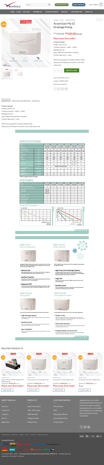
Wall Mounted (33, 414)
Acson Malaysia (62, 84)
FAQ (55, 410)
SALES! (19, 12)
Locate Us (5, 414)
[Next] (47, 43)
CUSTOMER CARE (76, 12)
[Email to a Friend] (59, 88)
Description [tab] (6, 101)
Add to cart (71, 70)
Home (56, 20)
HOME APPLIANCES (51, 12)
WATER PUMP (70, 20)
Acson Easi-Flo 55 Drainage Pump (89, 380)
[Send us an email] (88, 427)
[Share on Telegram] (66, 88)
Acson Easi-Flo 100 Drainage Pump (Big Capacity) (13, 380)
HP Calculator (58, 406)
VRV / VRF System (34, 410)
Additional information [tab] (21, 101)
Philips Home (32, 422)
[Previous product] (101, 19)
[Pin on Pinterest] (62, 88)
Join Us (4, 418)
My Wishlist (6, 434)
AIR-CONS (26, 12)
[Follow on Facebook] (81, 427)
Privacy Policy (58, 422)
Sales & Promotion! (34, 406)
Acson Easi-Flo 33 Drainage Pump (38, 380)
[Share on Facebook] (55, 88)
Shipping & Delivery (60, 414)
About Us (5, 406)
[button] (79, 4)
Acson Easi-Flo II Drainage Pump (63, 380)
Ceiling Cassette (33, 418)
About (22, 434)
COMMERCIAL (37, 12)
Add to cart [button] (7, 390)
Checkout (14, 434)
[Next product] (97, 19)
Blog (27, 434)
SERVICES (64, 12)
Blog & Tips (5, 422)
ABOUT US (88, 12)
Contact (33, 434)
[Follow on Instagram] (85, 427)
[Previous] (5, 43)
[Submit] (49, 4)
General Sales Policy (61, 418)
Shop (62, 20)
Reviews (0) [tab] (36, 101)
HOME (13, 12)
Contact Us (5, 410)
